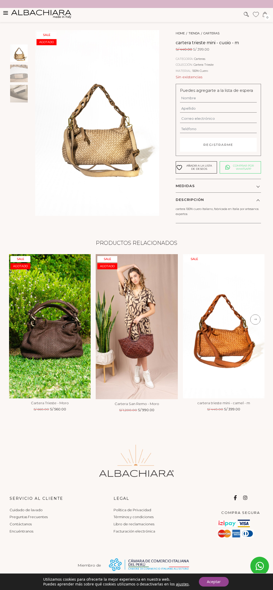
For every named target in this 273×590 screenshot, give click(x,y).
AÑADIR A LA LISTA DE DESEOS (199, 167)
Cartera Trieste (204, 65)
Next (84, 326)
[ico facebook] (235, 498)
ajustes (182, 584)
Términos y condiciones (134, 517)
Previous (15, 326)
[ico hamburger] (5, 12)
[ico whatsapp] (259, 566)
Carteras (211, 33)
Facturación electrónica (134, 531)
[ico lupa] (246, 13)
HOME (180, 33)
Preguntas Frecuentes (29, 517)
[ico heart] (256, 13)
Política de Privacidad (132, 510)
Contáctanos (21, 524)
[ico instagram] (245, 498)
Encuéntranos (21, 531)
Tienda (194, 33)
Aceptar (214, 581)
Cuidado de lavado (26, 510)
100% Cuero (200, 71)
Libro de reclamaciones (134, 524)
